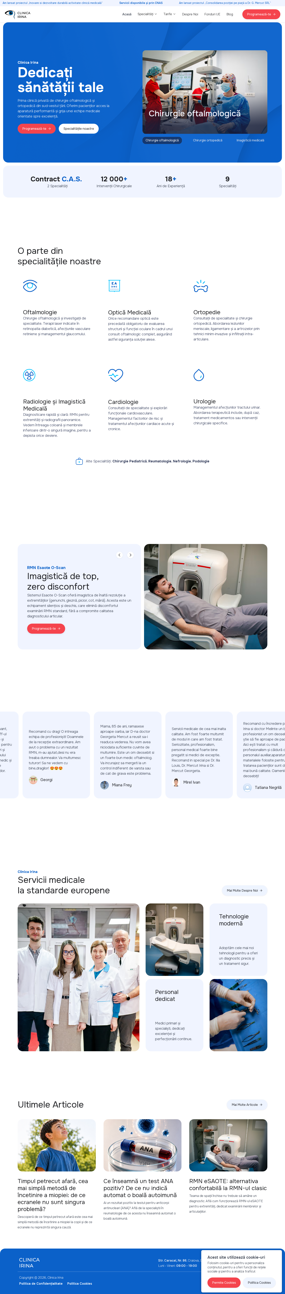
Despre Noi (190, 14)
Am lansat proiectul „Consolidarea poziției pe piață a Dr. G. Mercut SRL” (225, 3)
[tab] (162, 140)
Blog (229, 14)
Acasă (126, 14)
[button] (147, 14)
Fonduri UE (212, 14)
